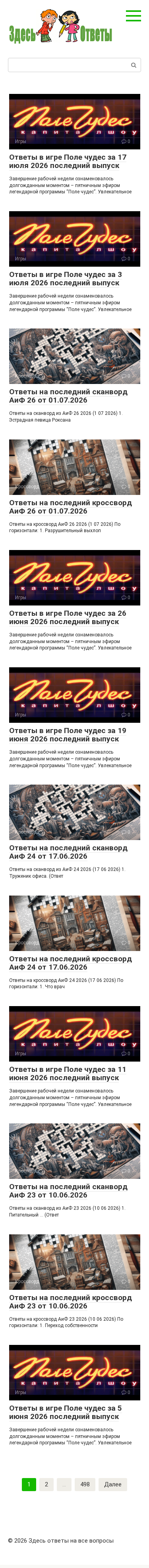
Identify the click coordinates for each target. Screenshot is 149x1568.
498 (85, 1484)
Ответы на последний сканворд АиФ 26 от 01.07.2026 (68, 396)
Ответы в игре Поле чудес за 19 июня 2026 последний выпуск (67, 734)
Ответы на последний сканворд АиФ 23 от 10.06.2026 (68, 1190)
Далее (113, 1484)
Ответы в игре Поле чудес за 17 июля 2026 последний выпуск (67, 161)
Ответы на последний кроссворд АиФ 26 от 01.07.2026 (70, 507)
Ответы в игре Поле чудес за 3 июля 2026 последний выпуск (65, 278)
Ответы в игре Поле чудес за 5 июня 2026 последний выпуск (65, 1412)
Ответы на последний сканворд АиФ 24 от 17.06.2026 (68, 852)
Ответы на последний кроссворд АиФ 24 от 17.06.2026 (70, 963)
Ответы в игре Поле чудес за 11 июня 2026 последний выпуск (67, 1073)
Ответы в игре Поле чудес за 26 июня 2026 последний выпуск (67, 617)
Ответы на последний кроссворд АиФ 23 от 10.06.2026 (70, 1301)
